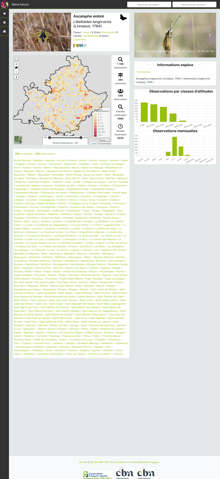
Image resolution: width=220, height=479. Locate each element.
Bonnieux (32, 178)
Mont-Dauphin (117, 260)
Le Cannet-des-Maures (103, 239)
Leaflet (93, 143)
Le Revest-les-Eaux (26, 246)
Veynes (96, 350)
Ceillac (81, 185)
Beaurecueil (108, 171)
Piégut (62, 275)
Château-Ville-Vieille (98, 192)
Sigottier (28, 332)
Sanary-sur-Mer (59, 325)
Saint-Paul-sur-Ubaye (38, 318)
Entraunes (105, 203)
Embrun (62, 203)
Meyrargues (75, 257)
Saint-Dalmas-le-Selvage (28, 296)
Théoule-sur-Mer (71, 335)
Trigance (27, 343)
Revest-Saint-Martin (62, 285)
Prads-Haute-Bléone (71, 278)
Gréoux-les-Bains (50, 217)
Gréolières (32, 217)
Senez (94, 328)
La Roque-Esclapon (65, 235)
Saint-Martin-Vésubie (67, 310)
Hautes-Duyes (111, 217)
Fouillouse (58, 210)
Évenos (114, 206)
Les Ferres (86, 246)
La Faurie (96, 224)
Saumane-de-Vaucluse (101, 325)
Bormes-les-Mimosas (51, 178)
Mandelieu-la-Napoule (26, 253)
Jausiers (45, 221)
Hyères (18, 221)
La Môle (75, 228)
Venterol (73, 350)
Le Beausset (53, 239)
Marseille (95, 253)
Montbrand (87, 260)
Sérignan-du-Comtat (111, 328)
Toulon (63, 339)
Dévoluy (30, 203)
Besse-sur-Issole (93, 174)
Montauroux (71, 260)
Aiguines (50, 160)
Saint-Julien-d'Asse (106, 300)
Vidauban (108, 350)
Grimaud (68, 217)
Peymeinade (107, 271)
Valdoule (39, 346)
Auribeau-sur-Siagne (111, 163)
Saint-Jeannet (38, 300)
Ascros (42, 163)
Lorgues (74, 249)
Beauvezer (19, 174)
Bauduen (29, 171)
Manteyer (69, 253)
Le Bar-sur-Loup (35, 239)
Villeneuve (29, 353)
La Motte (88, 228)
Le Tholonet (38, 249)
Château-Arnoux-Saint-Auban (47, 189)
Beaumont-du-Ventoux (87, 171)
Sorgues (120, 332)
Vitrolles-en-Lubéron (99, 353)
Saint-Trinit (30, 321)
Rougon (73, 289)
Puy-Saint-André (23, 282)
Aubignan (84, 163)
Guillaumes (81, 217)
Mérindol (48, 257)
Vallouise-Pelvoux (82, 346)
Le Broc (83, 239)
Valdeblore (107, 343)
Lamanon (50, 228)
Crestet (61, 199)
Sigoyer (40, 332)
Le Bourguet (69, 239)
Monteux (18, 264)
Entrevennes (21, 206)
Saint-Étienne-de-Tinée (110, 296)
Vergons (84, 350)
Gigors (78, 214)
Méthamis (60, 257)
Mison (87, 257)
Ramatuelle (106, 282)
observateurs (45, 153)
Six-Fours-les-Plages (70, 332)
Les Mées (99, 246)
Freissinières (73, 210)
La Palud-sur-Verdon (52, 232)
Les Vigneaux (21, 249)
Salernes (43, 325)
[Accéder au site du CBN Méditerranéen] (125, 475)
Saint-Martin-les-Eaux (40, 310)
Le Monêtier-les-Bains (70, 242)
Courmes (31, 199)
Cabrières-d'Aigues (39, 181)
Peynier (120, 271)
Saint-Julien (86, 300)
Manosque (56, 253)
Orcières (18, 271)
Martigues (108, 253)
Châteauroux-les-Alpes (53, 192)
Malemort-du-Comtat (113, 249)
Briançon (123, 178)
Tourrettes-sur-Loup (81, 339)
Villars (17, 353)
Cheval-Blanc (119, 192)
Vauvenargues (21, 350)
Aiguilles (38, 160)
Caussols (47, 185)
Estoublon (102, 206)
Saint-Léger (56, 303)
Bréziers (110, 178)
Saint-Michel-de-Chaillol (59, 314)
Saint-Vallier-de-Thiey (51, 321)
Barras (75, 167)
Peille (29, 271)
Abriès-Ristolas (22, 160)
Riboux (100, 285)
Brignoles (20, 181)
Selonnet (74, 328)
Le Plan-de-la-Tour (117, 242)
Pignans (107, 275)
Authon (27, 167)
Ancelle (114, 160)
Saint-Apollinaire (46, 292)
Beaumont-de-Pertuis (59, 171)
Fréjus (86, 210)
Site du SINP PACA (100, 462)
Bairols (47, 167)
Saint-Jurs (41, 303)
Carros (112, 181)
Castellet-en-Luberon (27, 185)
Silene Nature (20, 4)
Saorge (74, 325)
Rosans (62, 289)
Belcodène (44, 174)
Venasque (37, 350)
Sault (84, 325)
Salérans (30, 325)
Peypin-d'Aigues (23, 275)
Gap (119, 210)
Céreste (92, 185)
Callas (76, 181)
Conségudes (100, 196)
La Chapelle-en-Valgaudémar (51, 224)
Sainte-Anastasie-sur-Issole (59, 296)
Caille (68, 181)
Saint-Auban (65, 292)
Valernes (64, 346)
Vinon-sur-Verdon (75, 353)
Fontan (17, 210)
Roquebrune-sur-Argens (27, 289)
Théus (87, 335)
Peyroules (39, 275)
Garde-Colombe (36, 214)
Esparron (63, 206)
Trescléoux (114, 339)
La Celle (27, 224)
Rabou (94, 282)
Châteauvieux (76, 192)
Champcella (119, 185)
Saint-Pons (81, 318)
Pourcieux (37, 278)
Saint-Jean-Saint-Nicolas (63, 300)
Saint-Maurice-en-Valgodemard (99, 310)
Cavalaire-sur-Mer (65, 185)
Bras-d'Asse (97, 178)
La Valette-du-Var (111, 235)
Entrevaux (119, 203)
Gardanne (19, 214)
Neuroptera (109, 32)
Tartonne (42, 335)
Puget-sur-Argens (115, 278)
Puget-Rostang (93, 278)
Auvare (37, 167)
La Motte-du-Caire (105, 228)
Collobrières (72, 196)
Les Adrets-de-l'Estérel (53, 246)
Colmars (86, 196)
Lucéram (86, 249)
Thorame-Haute (22, 339)
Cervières (104, 185)
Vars (108, 346)
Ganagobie (108, 210)
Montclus (101, 260)
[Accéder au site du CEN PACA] (98, 475)
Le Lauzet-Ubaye (36, 242)
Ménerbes (34, 257)
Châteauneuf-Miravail (26, 192)
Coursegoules (47, 199)
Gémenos (66, 214)
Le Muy (89, 242)
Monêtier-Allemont (39, 260)
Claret (59, 196)
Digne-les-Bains (46, 203)
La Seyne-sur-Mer (89, 235)
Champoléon (21, 189)
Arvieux (32, 163)
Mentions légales (149, 462)
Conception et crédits (125, 462)
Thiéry (96, 335)
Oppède (105, 267)
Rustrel (84, 289)
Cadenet (57, 181)
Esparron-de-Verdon (82, 206)
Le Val (50, 249)
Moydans (27, 267)
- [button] (16, 71)
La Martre (63, 228)
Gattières (53, 214)
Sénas (84, 328)
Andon (124, 160)
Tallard (17, 335)
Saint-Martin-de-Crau (26, 307)
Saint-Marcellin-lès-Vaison (80, 303)
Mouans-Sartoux (96, 264)
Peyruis (52, 275)
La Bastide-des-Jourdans (79, 221)
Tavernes (55, 335)
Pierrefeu (74, 275)
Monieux (57, 260)
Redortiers (19, 285)
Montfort (46, 264)
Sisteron (51, 332)
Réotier (44, 285)
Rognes (111, 285)
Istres (35, 221)
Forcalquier (43, 210)
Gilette (88, 214)
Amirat (93, 160)
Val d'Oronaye (23, 346)
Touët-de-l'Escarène (45, 339)
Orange (116, 267)
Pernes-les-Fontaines (75, 271)
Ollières (94, 267)
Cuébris (114, 199)
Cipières (32, 196)
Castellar (123, 181)
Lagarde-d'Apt (112, 224)
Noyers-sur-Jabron (76, 267)
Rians (79, 285)
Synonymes (143, 71)
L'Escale (73, 246)
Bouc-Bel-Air (73, 178)
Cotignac (19, 199)
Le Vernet (62, 249)
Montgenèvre (60, 264)
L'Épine (100, 242)
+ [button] (16, 64)
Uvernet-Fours (42, 343)
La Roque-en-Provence (38, 235)
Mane (44, 253)
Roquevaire (49, 289)
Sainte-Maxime (86, 296)
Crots (83, 199)
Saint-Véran (72, 321)
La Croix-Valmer (79, 224)
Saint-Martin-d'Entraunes (55, 307)
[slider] (49, 137)
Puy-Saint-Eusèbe (45, 282)
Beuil (107, 174)
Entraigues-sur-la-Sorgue (83, 203)
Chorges (20, 196)
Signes (17, 332)
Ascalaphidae (90, 35)
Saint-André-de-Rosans (104, 289)
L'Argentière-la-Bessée (91, 232)
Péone (57, 271)
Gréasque (19, 217)
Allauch (83, 160)
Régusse (32, 285)
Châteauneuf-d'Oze (78, 189)
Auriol (17, 167)
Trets (16, 343)
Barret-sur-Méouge (92, 167)
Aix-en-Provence (66, 160)
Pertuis (93, 271)
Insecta (87, 32)
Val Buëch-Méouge (87, 343)
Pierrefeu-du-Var (90, 275)
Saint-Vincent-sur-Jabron (96, 321)
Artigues (20, 163)
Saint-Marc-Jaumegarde (111, 303)
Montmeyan (77, 264)
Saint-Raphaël (97, 318)
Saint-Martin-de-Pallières (86, 307)
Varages (98, 346)
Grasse (121, 214)
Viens (119, 350)
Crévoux (73, 199)
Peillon (38, 271)
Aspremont (55, 163)
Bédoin (32, 174)
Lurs (96, 249)
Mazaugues (20, 257)
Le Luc (52, 242)
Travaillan (100, 339)
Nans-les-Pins (43, 267)
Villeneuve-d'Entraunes (50, 353)
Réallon (119, 282)
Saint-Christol (102, 292)
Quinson (83, 282)
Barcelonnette (62, 167)
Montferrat (32, 264)
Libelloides (79, 39)
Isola (26, 221)
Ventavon (60, 350)
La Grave (37, 228)
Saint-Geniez (21, 300)
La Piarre (71, 232)
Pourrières (51, 278)
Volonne (118, 353)
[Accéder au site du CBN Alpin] (146, 475)
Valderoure (122, 343)
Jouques (57, 221)
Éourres (34, 206)
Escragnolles (48, 206)
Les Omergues (115, 246)
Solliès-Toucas (93, 332)
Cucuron (102, 199)
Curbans (18, 203)
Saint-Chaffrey (83, 292)
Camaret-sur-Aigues (94, 181)
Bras (85, 178)
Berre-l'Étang (73, 174)
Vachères (58, 343)
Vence (48, 350)
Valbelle (70, 343)
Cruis (92, 199)
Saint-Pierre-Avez (62, 318)
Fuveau (96, 210)
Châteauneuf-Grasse (102, 189)
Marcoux (82, 253)
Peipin (47, 271)
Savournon (29, 328)
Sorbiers (108, 332)
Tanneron (29, 335)
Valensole (51, 346)
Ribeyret (89, 285)
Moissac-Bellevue (103, 257)
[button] (16, 68)
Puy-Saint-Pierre (67, 282)
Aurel (95, 163)
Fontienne (29, 210)
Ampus (103, 160)
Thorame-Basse (111, 335)
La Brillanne (102, 221)
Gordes (98, 214)
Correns (114, 196)
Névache (58, 267)
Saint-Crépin (119, 292)
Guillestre (95, 217)
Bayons (41, 171)
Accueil (83, 462)
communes (24, 153)
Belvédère (58, 174)
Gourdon (110, 214)
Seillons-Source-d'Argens (52, 328)
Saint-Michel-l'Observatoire (90, 314)
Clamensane (46, 196)
